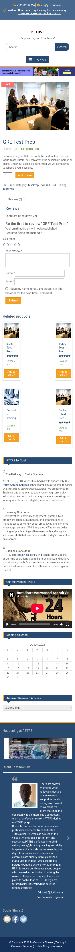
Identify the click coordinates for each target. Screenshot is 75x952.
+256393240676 (26, 5)
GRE (48, 185)
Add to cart (25, 175)
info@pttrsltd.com (51, 5)
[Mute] (62, 624)
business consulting (30, 554)
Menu (41, 60)
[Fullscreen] (67, 624)
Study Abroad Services (16, 484)
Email (9, 281)
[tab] (15, 199)
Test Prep (33, 185)
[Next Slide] (68, 838)
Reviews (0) (15, 199)
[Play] (7, 624)
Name (10, 273)
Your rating (9, 238)
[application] (37, 608)
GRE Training (59, 185)
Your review (13, 251)
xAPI (17, 535)
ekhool (46, 531)
